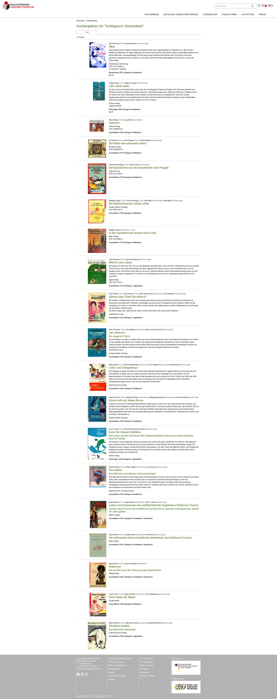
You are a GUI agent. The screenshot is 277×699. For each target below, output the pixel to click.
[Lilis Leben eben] (99, 92)
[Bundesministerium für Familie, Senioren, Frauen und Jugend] (186, 668)
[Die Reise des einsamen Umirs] (97, 148)
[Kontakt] (259, 6)
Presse (111, 672)
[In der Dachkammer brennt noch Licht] (97, 241)
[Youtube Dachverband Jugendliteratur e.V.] (82, 675)
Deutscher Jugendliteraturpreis (120, 658)
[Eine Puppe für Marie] (97, 604)
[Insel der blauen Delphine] (97, 444)
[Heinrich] (97, 125)
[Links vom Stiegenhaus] (97, 377)
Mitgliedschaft (114, 669)
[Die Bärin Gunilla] (97, 635)
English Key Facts (146, 665)
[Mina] (97, 55)
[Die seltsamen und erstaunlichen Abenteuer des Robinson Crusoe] (97, 545)
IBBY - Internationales (116, 665)
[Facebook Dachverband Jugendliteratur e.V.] (78, 675)
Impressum (144, 669)
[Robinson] (97, 575)
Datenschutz (145, 672)
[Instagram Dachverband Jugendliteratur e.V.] (86, 675)
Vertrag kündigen (146, 662)
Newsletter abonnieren (117, 676)
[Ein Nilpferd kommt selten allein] (97, 211)
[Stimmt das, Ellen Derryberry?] (97, 308)
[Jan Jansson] (97, 342)
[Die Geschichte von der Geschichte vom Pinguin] (97, 179)
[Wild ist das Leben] (97, 271)
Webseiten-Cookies (147, 676)
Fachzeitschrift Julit (116, 662)
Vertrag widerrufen (147, 658)
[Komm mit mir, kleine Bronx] (97, 409)
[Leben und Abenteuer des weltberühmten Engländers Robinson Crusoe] (97, 514)
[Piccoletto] (97, 476)
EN (272, 6)
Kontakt (111, 679)
